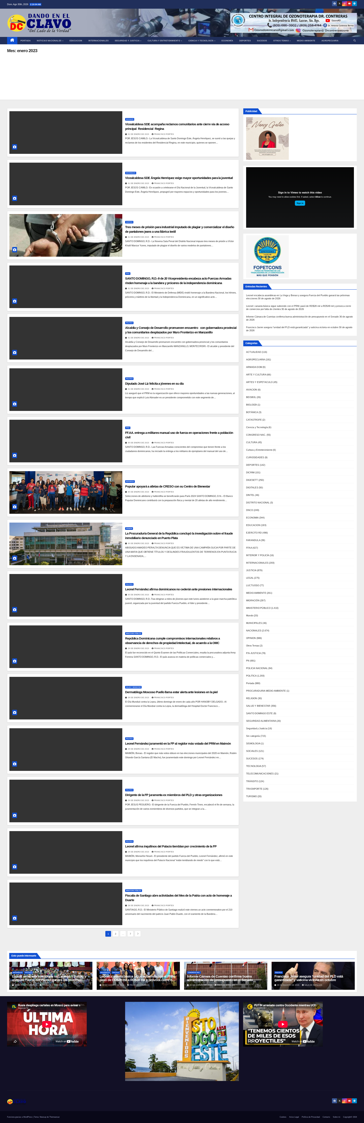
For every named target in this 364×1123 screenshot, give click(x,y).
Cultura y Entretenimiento (164, 40)
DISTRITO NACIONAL (257, 503)
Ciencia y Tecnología (201, 40)
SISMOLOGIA (253, 743)
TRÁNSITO (252, 781)
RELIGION (251, 698)
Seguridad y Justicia (127, 40)
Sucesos (262, 40)
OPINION (129, 528)
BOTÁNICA (252, 412)
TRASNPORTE (254, 789)
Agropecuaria (330, 40)
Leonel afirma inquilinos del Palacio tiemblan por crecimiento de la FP (171, 846)
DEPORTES (130, 481)
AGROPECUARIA (255, 360)
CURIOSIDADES (255, 457)
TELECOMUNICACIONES (260, 774)
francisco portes (164, 134)
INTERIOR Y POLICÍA (257, 555)
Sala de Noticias (226, 985)
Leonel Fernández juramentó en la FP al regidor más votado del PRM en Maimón (178, 743)
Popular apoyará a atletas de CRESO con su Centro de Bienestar (167, 486)
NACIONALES (130, 173)
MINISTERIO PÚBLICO (133, 633)
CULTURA (251, 442)
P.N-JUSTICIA (253, 653)
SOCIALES (129, 119)
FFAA (128, 273)
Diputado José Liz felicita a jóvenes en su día (154, 383)
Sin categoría (253, 736)
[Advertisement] (182, 74)
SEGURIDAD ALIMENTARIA (261, 721)
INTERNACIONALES (257, 563)
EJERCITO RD (254, 533)
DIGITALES (252, 488)
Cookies (283, 1117)
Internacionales (98, 40)
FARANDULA (253, 540)
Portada (25, 40)
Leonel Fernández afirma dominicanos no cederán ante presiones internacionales (178, 589)
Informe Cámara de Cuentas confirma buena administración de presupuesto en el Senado (292, 317)
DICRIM (250, 472)
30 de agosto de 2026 (26, 985)
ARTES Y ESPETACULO (259, 382)
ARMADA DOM (254, 367)
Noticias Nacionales (49, 40)
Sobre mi (336, 1117)
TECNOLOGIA (253, 766)
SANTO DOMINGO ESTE (259, 713)
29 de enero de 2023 (139, 648)
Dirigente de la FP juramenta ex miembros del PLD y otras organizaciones (173, 795)
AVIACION (251, 390)
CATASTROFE (254, 420)
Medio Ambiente (306, 40)
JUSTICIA (129, 222)
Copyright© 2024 (350, 1117)
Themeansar (54, 1117)
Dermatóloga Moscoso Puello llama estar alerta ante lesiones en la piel (171, 692)
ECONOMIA (252, 518)
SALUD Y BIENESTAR (133, 687)
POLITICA (129, 323)
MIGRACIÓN (252, 600)
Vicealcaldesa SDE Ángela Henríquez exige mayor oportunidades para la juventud (179, 178)
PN (247, 661)
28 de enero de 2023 (139, 906)
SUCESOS (252, 759)
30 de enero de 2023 (139, 443)
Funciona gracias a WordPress (20, 1117)
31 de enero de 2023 (139, 134)
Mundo (249, 615)
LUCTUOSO (252, 585)
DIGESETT (252, 480)
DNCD (249, 510)
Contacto (326, 1117)
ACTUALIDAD (253, 352)
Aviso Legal (294, 1117)
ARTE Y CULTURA (256, 375)
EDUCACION (76, 40)
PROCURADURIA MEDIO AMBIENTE (266, 691)
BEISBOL (251, 397)
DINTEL (250, 495)
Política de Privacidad (311, 1117)
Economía (227, 40)
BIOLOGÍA (251, 405)
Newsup (43, 1117)
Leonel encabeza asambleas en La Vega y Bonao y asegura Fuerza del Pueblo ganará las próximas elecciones (49, 979)
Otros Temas (281, 40)
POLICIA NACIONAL (257, 668)
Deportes (245, 40)
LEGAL (250, 578)
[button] (354, 40)
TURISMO (251, 796)
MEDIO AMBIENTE (256, 593)
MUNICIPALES (254, 623)
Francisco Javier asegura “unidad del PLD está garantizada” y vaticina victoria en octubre (292, 327)
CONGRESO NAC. (256, 435)
